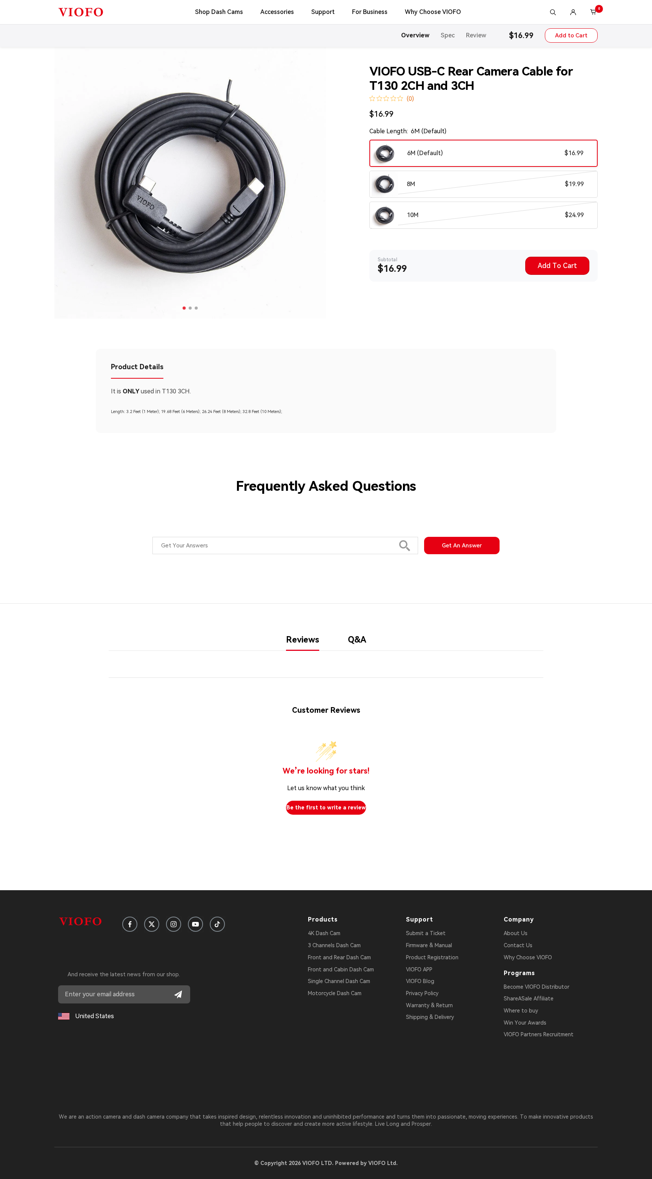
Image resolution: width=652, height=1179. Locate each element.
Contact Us (518, 945)
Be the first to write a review (326, 807)
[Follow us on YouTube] (195, 924)
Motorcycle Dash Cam (334, 993)
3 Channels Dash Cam (334, 945)
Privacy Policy (422, 993)
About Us (515, 933)
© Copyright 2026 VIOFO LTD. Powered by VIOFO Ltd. (326, 1163)
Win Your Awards (525, 1023)
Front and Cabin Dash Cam (341, 969)
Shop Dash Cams (219, 11)
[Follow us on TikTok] (217, 924)
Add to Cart (571, 35)
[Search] (553, 12)
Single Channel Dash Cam (339, 981)
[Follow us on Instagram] (173, 924)
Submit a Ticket (426, 933)
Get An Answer (462, 545)
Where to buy (521, 1011)
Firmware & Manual (429, 945)
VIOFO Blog (420, 981)
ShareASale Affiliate (529, 999)
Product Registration (432, 957)
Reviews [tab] (302, 639)
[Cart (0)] (593, 12)
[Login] (573, 12)
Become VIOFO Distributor (536, 987)
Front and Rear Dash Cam (339, 957)
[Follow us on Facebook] (129, 924)
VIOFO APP (419, 969)
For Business (370, 11)
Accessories (277, 11)
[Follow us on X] (151, 924)
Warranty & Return (429, 1005)
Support (323, 11)
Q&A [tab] (357, 639)
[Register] (178, 994)
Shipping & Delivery (430, 1017)
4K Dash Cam (324, 933)
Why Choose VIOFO (433, 11)
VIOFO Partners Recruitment (539, 1034)
